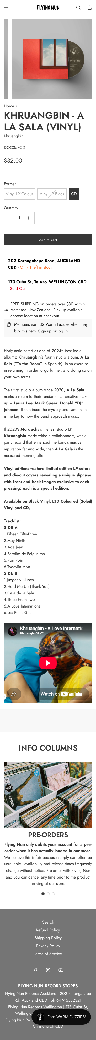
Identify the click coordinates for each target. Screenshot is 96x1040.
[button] (43, 893)
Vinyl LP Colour (19, 194)
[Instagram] (48, 970)
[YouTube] (60, 970)
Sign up (44, 331)
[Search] (78, 7)
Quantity (11, 208)
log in (63, 331)
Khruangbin (13, 136)
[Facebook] (35, 970)
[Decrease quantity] (9, 218)
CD (74, 194)
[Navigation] (5, 7)
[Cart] (89, 7)
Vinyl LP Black (52, 194)
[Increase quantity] (28, 218)
